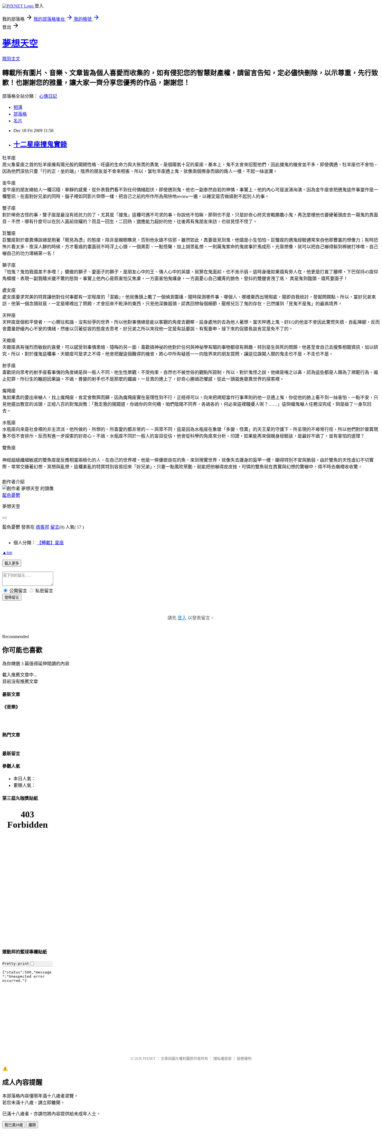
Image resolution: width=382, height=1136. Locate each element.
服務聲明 (244, 1058)
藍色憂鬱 (11, 495)
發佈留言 (11, 597)
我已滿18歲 (13, 1125)
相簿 (17, 107)
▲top (7, 552)
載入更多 (11, 563)
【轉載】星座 (50, 542)
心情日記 (48, 96)
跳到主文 (11, 58)
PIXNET (149, 1058)
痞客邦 (42, 527)
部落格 (20, 114)
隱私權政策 (222, 1058)
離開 (32, 1125)
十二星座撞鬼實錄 (40, 144)
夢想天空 (20, 43)
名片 (17, 120)
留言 (54, 527)
